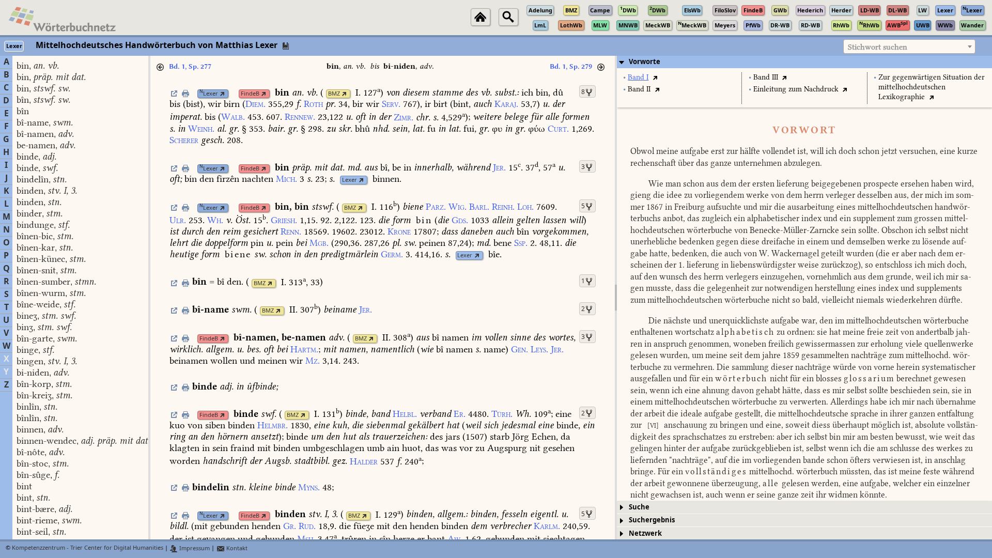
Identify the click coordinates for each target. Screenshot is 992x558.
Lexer (208, 94)
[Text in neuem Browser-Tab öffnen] (654, 77)
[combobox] (909, 46)
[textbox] (909, 47)
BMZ (334, 94)
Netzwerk (645, 533)
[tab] (804, 62)
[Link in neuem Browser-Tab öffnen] (222, 94)
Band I (638, 77)
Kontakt (236, 548)
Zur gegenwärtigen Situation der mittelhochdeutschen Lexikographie (931, 87)
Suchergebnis (652, 520)
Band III (765, 77)
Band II (639, 89)
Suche (639, 507)
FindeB (250, 94)
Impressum (194, 548)
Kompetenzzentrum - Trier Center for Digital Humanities (87, 548)
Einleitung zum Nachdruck (796, 89)
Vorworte (644, 62)
